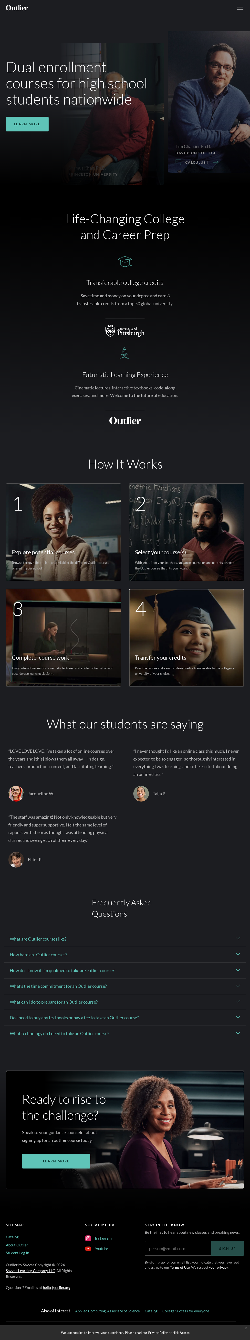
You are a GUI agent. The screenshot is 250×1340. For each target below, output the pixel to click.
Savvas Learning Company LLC (30, 1270)
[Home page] (17, 7)
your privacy (218, 1267)
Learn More (56, 1161)
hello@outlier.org (56, 1287)
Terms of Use (180, 1267)
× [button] (246, 1328)
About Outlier (17, 1245)
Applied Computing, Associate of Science (107, 1311)
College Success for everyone (185, 1311)
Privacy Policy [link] (158, 1333)
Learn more (27, 124)
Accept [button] (184, 1333)
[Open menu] (240, 8)
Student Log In (17, 1253)
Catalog (12, 1237)
